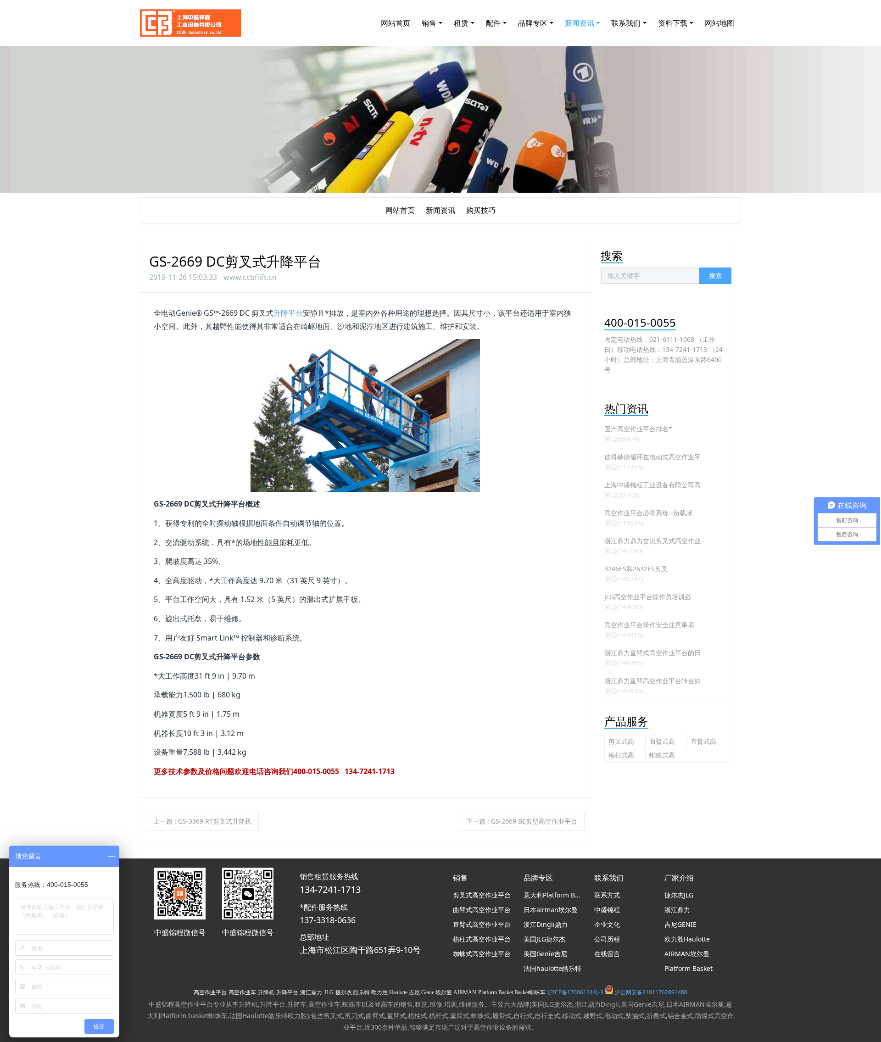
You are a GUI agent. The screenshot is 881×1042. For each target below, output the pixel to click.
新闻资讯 (440, 210)
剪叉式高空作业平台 (621, 742)
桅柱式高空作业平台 (621, 756)
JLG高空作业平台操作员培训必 (647, 596)
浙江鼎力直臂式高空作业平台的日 (652, 652)
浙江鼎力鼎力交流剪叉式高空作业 (652, 540)
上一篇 (202, 821)
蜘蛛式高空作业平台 (662, 756)
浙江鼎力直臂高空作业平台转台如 (652, 680)
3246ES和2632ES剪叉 (636, 568)
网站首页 (395, 23)
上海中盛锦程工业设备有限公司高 (652, 484)
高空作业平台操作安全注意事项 (649, 624)
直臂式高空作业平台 (703, 742)
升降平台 (288, 313)
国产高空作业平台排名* (638, 428)
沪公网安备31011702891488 (651, 992)
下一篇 (521, 821)
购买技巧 (481, 210)
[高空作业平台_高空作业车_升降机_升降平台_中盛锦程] (190, 23)
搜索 (715, 275)
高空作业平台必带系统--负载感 (648, 512)
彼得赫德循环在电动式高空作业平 (652, 456)
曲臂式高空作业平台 (662, 742)
